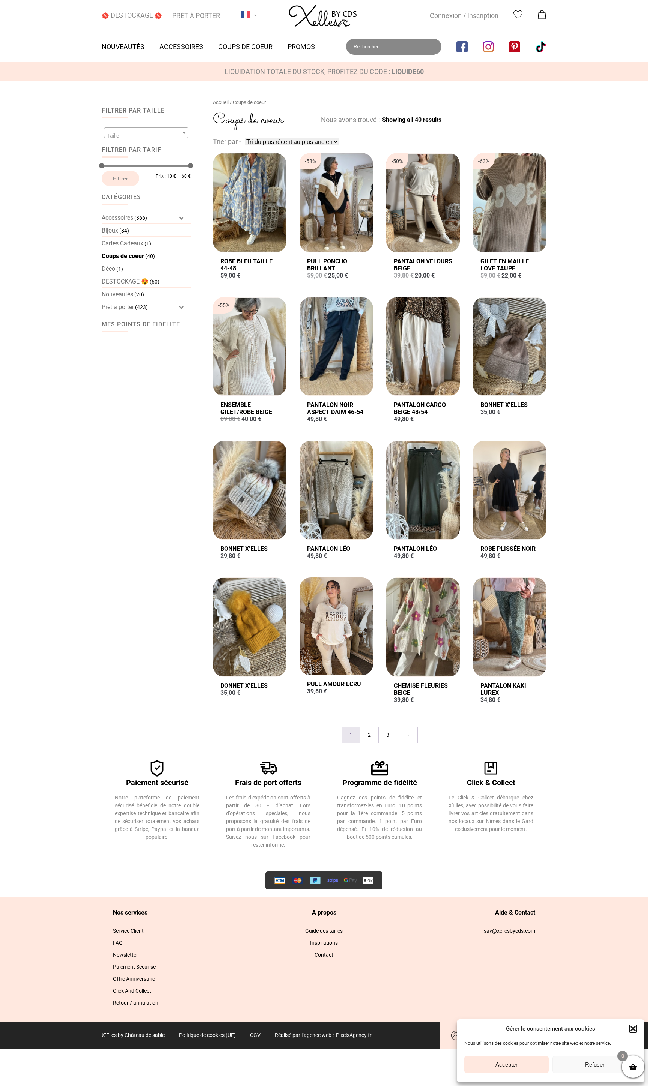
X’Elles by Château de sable (133, 1035)
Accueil (221, 102)
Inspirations (324, 943)
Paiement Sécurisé (134, 967)
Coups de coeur (245, 47)
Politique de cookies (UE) (207, 1035)
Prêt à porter (196, 16)
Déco (108, 268)
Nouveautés (123, 47)
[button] (633, 1028)
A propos (324, 912)
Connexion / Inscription (464, 16)
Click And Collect (132, 991)
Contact (324, 955)
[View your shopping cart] (541, 17)
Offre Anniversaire (134, 979)
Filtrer (120, 179)
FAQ (118, 943)
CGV (255, 1035)
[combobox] (146, 133)
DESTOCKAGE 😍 (125, 281)
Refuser (594, 1064)
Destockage (131, 15)
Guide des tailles (324, 931)
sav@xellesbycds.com (509, 931)
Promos (301, 47)
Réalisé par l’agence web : (304, 1035)
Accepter (506, 1064)
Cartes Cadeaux (122, 243)
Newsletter (125, 955)
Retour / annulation (135, 1003)
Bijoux (110, 230)
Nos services (130, 912)
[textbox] (146, 136)
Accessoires (181, 47)
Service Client (128, 931)
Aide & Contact (515, 912)
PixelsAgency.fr (354, 1035)
